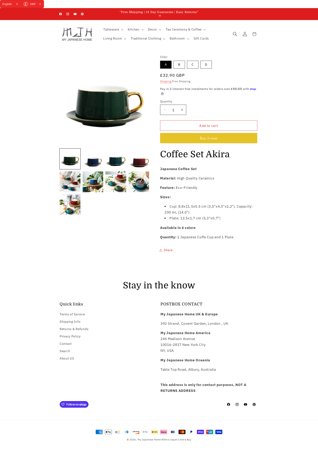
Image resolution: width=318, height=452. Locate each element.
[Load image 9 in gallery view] (70, 204)
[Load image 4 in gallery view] (138, 159)
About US (67, 358)
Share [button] (168, 250)
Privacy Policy (70, 336)
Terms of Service (72, 314)
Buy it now (209, 138)
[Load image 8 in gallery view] (138, 181)
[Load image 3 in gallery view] (115, 159)
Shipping (166, 81)
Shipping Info (70, 322)
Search (65, 351)
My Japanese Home (149, 439)
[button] (113, 29)
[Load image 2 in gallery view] (93, 159)
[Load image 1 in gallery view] (70, 159)
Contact (66, 344)
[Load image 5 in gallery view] (70, 181)
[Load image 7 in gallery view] (115, 181)
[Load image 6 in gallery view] (93, 181)
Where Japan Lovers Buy (176, 439)
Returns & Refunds (74, 329)
